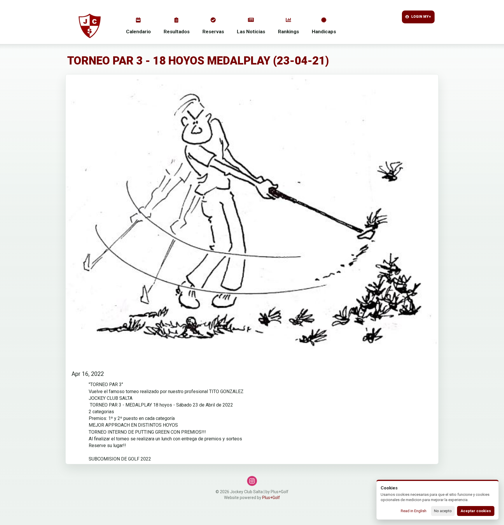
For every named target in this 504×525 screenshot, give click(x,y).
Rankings (288, 31)
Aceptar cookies (476, 511)
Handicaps (324, 31)
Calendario (138, 31)
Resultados (177, 31)
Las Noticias (251, 31)
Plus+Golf (271, 497)
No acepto (443, 511)
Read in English (413, 511)
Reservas (213, 31)
